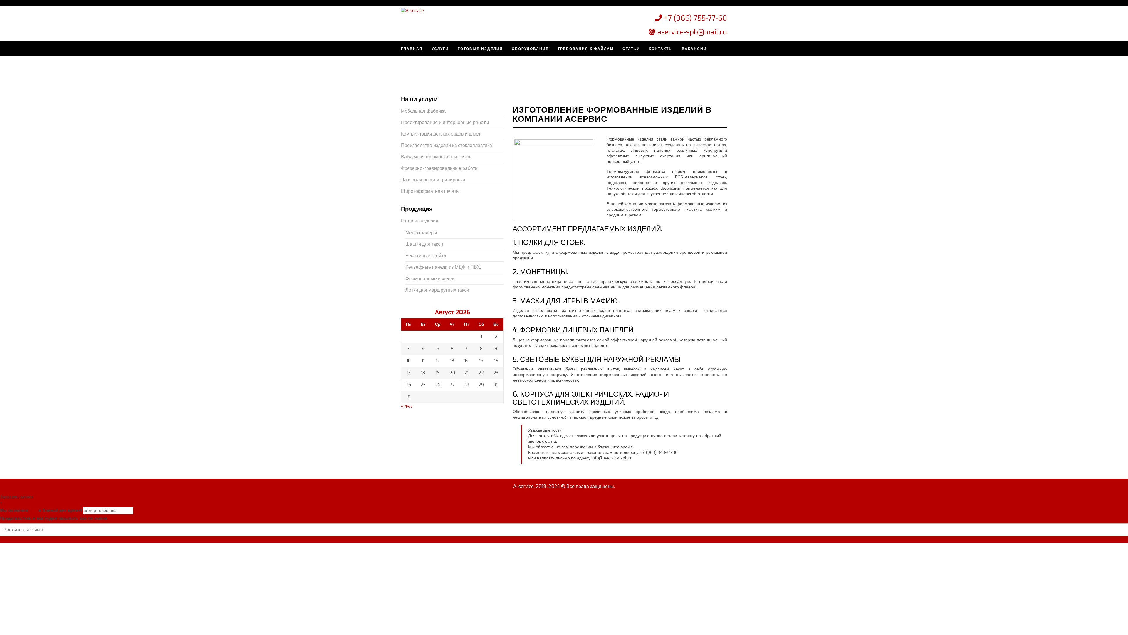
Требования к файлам (586, 48)
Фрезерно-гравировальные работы (440, 168)
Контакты (661, 48)
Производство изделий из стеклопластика (446, 145)
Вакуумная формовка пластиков (436, 157)
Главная (412, 48)
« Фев (406, 406)
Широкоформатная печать (430, 191)
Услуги (440, 48)
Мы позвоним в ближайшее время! (41, 510)
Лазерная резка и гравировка (433, 180)
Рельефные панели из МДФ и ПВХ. (443, 267)
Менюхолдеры (421, 233)
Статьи (631, 48)
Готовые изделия (480, 48)
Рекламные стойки (425, 256)
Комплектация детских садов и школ (440, 134)
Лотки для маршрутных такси (437, 290)
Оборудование (530, 48)
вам (34, 510)
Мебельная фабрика (423, 111)
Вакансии (694, 48)
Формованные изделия (430, 278)
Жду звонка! (146, 510)
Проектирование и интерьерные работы (445, 122)
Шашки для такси (424, 244)
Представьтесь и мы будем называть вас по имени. (54, 518)
